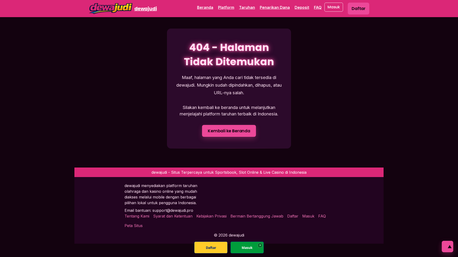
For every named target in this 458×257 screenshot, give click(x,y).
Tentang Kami (137, 216)
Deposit (302, 7)
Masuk (308, 216)
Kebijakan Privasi (211, 216)
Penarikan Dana (275, 7)
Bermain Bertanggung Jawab (256, 216)
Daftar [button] (358, 8)
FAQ (318, 7)
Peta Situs (134, 225)
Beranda (205, 7)
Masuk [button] (334, 7)
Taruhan (247, 7)
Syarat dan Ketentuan (173, 216)
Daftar (292, 216)
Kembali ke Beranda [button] (229, 131)
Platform (226, 7)
